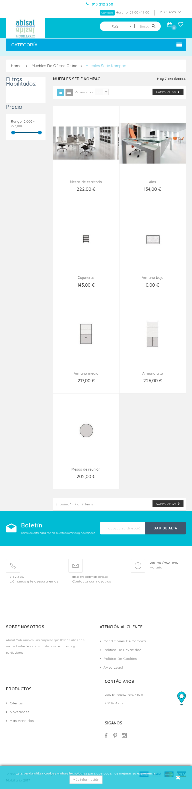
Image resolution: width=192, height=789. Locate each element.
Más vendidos (22, 720)
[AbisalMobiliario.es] (26, 28)
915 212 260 (17, 576)
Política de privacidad (123, 650)
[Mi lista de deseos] (180, 26)
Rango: (16, 121)
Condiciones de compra (125, 641)
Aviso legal (113, 667)
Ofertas (16, 703)
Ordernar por (84, 92)
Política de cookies (120, 658)
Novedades (20, 712)
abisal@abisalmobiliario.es (90, 576)
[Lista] (69, 92)
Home (16, 65)
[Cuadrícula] (60, 92)
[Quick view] (86, 149)
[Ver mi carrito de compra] (169, 25)
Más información (86, 779)
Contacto (107, 13)
